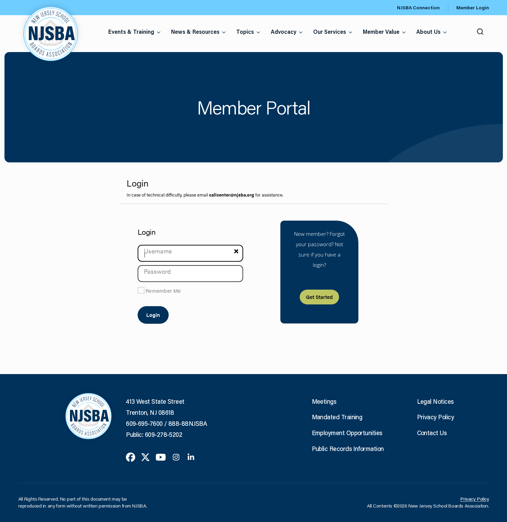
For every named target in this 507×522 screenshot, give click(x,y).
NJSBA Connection (418, 7)
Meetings (324, 401)
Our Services (329, 31)
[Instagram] (176, 456)
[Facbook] (130, 456)
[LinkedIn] (191, 456)
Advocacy (283, 31)
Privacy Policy (435, 417)
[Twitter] (145, 456)
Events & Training (131, 31)
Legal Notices (435, 401)
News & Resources (195, 31)
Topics (245, 31)
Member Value (381, 31)
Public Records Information (348, 448)
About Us (428, 31)
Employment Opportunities (347, 433)
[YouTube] (161, 456)
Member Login (472, 7)
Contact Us (432, 433)
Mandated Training (337, 417)
